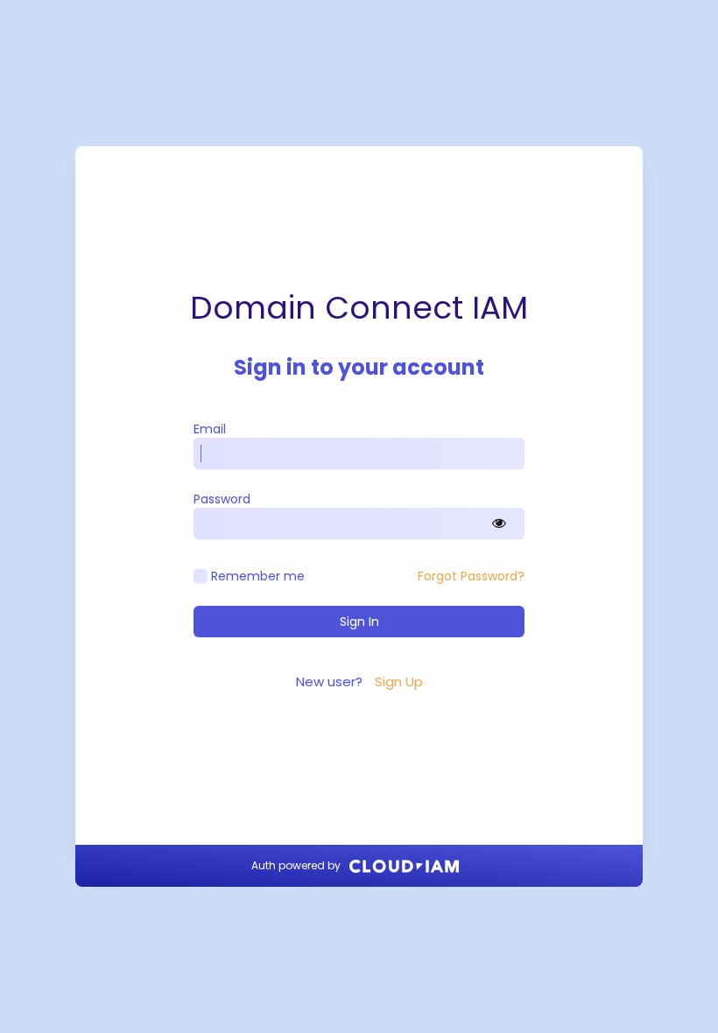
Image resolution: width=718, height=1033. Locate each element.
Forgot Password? (471, 576)
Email (210, 429)
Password (222, 499)
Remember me (258, 576)
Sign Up (399, 681)
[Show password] (499, 523)
